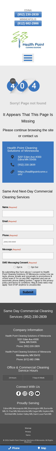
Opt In (19, 267)
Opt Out (34, 267)
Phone (16, 448)
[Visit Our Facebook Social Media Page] (18, 393)
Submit (28, 292)
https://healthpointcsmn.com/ (33, 173)
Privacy (28, 432)
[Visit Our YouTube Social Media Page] (37, 393)
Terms (28, 435)
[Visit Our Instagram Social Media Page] (24, 393)
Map (43, 448)
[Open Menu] (28, 58)
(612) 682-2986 (28, 23)
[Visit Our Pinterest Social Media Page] (31, 393)
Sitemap (28, 428)
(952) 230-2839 (28, 14)
